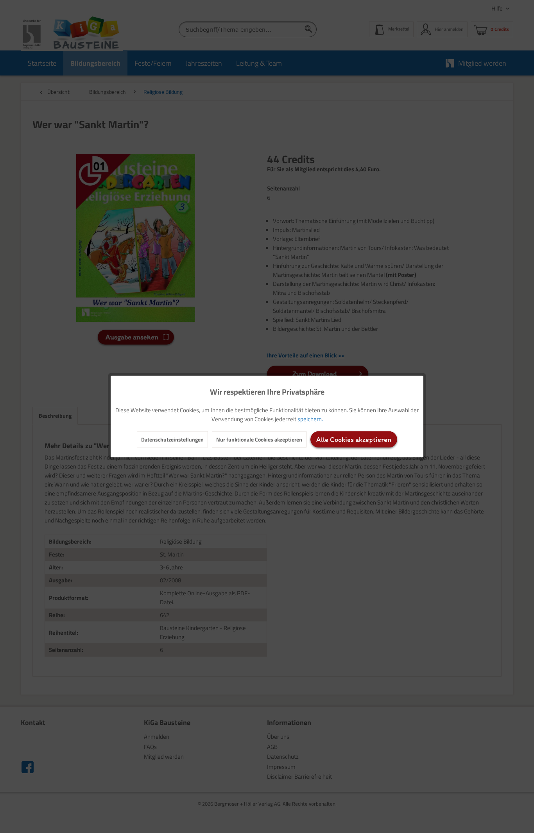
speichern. (310, 419)
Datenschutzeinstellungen (172, 439)
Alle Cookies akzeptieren (353, 439)
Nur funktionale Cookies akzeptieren (259, 439)
